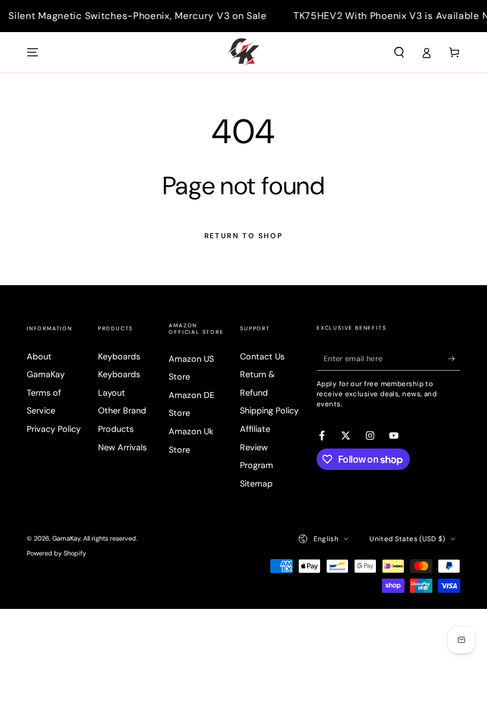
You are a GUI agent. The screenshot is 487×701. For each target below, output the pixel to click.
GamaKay (66, 538)
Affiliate (255, 429)
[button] (399, 52)
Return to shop (243, 236)
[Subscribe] (454, 359)
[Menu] (33, 52)
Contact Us (262, 356)
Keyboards (119, 356)
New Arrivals (122, 447)
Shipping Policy (269, 410)
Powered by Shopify (56, 553)
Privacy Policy (54, 429)
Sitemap (256, 483)
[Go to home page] (243, 52)
